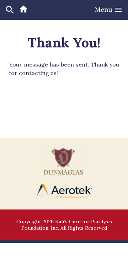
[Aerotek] (64, 197)
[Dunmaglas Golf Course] (64, 173)
